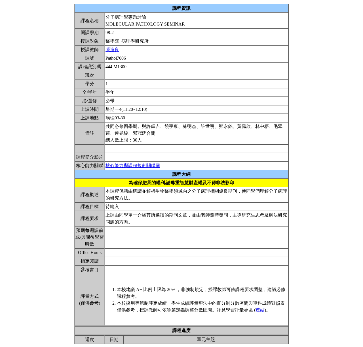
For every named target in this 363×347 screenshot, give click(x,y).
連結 (260, 309)
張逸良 (112, 49)
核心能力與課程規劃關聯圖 (132, 165)
